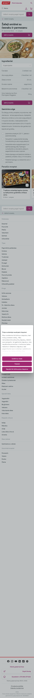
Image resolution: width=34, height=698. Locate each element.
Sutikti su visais (17, 359)
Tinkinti (17, 364)
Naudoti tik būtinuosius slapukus (17, 369)
